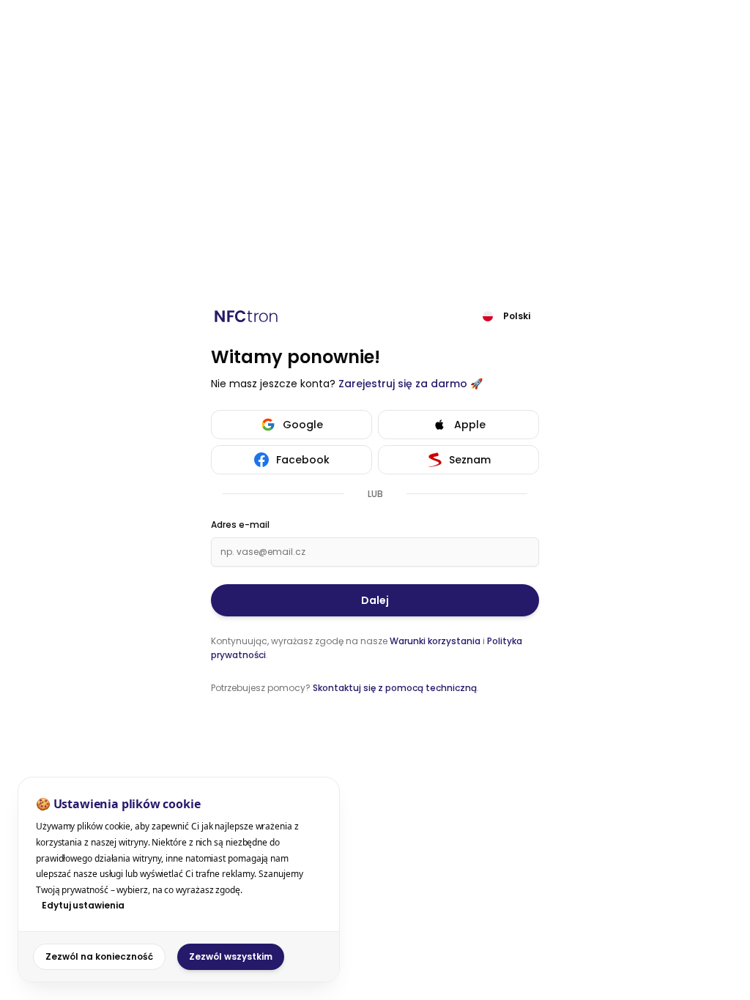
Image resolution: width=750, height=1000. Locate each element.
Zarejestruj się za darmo (402, 383)
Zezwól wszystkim (230, 956)
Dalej (375, 600)
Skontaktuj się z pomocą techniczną (395, 688)
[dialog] (179, 879)
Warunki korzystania (435, 641)
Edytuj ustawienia (83, 905)
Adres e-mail (240, 525)
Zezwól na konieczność (99, 956)
